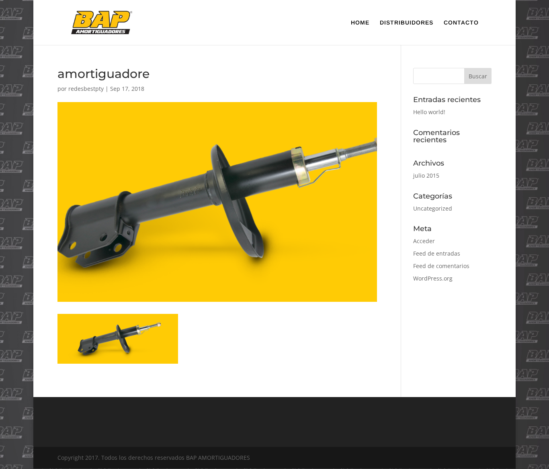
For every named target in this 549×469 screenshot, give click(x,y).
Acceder (424, 241)
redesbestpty (86, 88)
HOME (360, 23)
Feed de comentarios (441, 266)
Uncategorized (432, 208)
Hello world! (429, 112)
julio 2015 (426, 175)
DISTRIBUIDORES (406, 23)
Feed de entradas (436, 253)
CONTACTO (461, 23)
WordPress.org (433, 278)
